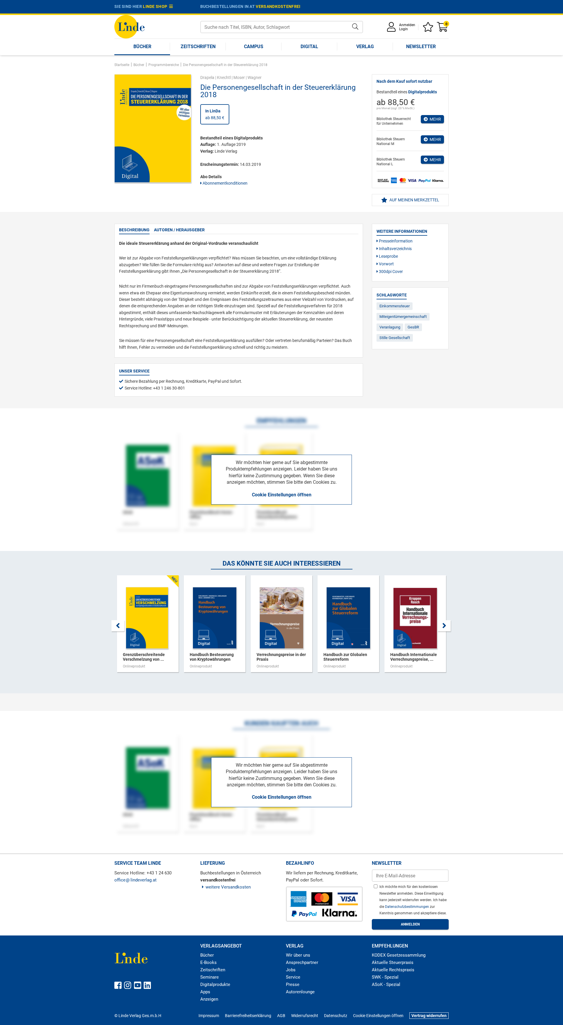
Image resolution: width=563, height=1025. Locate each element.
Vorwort (386, 264)
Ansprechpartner (302, 962)
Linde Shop (156, 6)
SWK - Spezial (385, 977)
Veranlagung (389, 327)
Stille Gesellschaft (394, 338)
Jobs (291, 969)
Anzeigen (209, 999)
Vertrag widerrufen (429, 1015)
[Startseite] (129, 26)
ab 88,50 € (214, 114)
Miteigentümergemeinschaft (403, 316)
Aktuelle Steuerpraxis (392, 962)
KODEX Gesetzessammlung (398, 955)
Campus (253, 46)
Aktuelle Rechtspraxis (393, 969)
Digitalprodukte (215, 984)
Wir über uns (298, 955)
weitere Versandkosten (228, 887)
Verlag (365, 46)
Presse (292, 984)
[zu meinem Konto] (392, 29)
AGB (281, 1015)
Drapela (207, 77)
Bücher (142, 46)
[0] (443, 29)
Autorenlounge (300, 991)
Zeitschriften (198, 46)
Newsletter (421, 46)
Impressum (209, 1015)
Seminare (209, 977)
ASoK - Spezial (386, 984)
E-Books (208, 962)
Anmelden (407, 25)
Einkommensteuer (394, 306)
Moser (239, 77)
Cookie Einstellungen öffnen (281, 495)
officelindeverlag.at (135, 880)
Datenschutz (335, 1015)
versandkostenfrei (278, 6)
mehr (434, 119)
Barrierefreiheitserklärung (248, 1015)
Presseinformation (395, 241)
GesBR (413, 327)
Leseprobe (388, 256)
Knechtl (224, 77)
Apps (205, 991)
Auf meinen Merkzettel (414, 200)
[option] (147, 626)
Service (293, 977)
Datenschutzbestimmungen (407, 907)
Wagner (254, 77)
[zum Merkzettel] (429, 29)
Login (403, 29)
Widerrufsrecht (304, 1015)
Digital (309, 46)
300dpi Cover (390, 271)
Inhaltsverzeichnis (395, 248)
